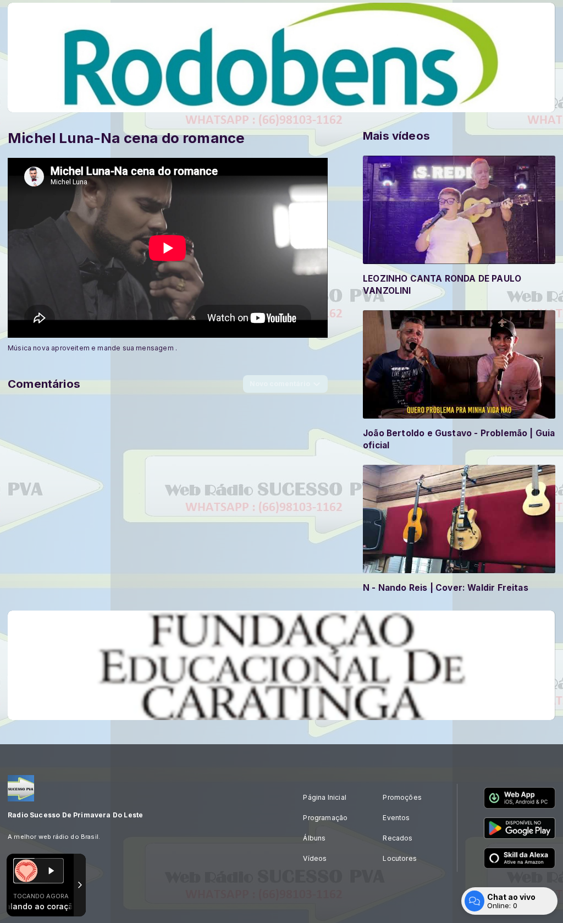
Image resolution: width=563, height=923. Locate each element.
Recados (397, 838)
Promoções (402, 797)
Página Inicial (324, 797)
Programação (325, 818)
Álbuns (314, 838)
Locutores (400, 858)
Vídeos (315, 858)
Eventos (396, 818)
